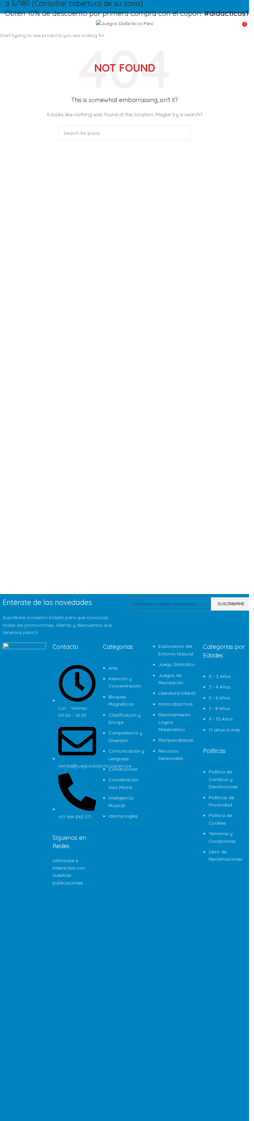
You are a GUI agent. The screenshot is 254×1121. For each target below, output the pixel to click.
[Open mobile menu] (8, 23)
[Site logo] (124, 23)
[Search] (17, 23)
